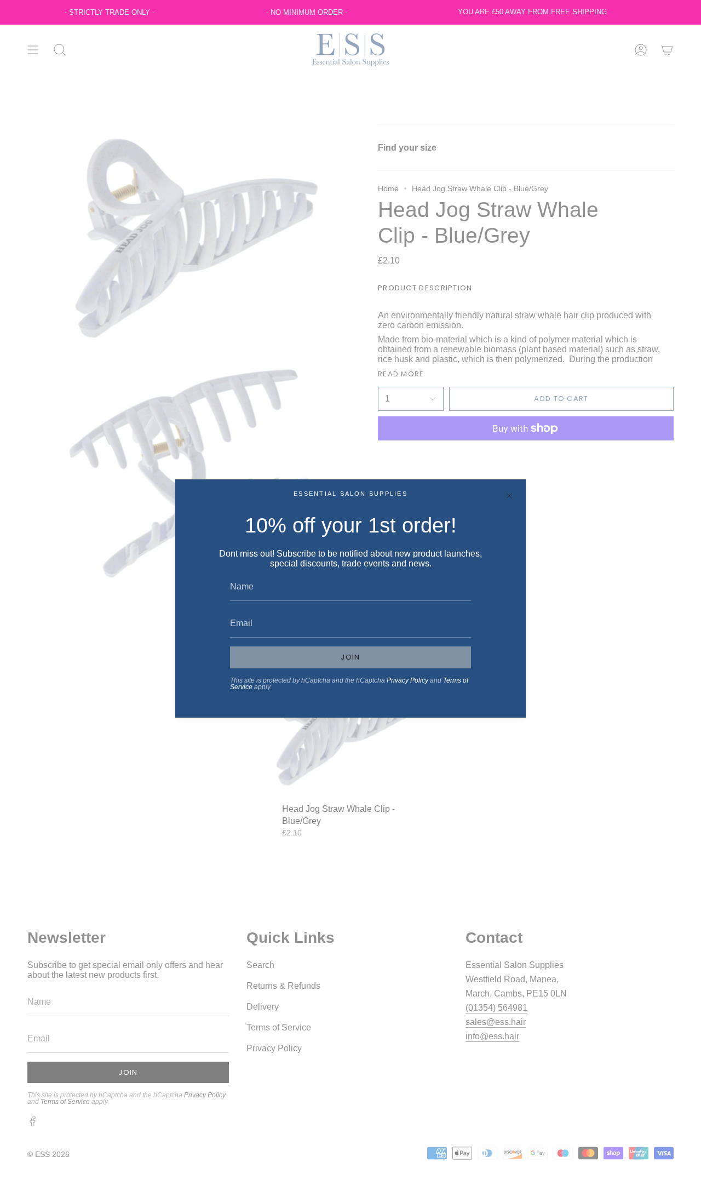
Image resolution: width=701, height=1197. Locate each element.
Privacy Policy (407, 680)
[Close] (509, 495)
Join (350, 657)
